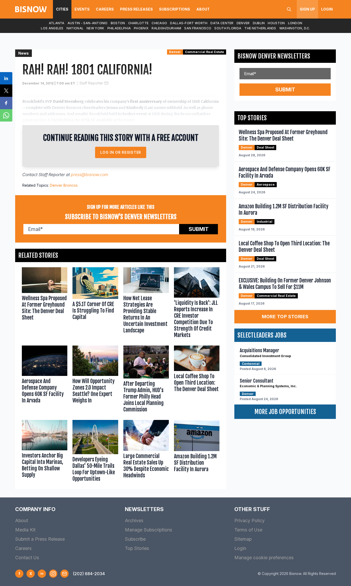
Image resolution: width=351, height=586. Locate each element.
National (75, 28)
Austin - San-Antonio (88, 23)
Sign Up (307, 9)
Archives (134, 520)
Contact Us (27, 557)
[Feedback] (64, 574)
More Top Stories (285, 316)
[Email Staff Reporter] (106, 83)
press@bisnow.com (89, 174)
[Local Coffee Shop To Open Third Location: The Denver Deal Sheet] (196, 380)
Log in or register (120, 152)
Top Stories (137, 548)
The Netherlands (260, 28)
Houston (276, 23)
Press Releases (136, 9)
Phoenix (141, 28)
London (295, 23)
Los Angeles (52, 28)
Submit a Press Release (40, 539)
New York (95, 28)
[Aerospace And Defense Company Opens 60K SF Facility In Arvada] (44, 380)
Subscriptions (174, 9)
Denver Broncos (64, 185)
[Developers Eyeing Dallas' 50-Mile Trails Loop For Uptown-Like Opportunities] (95, 452)
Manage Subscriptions (148, 529)
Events (82, 9)
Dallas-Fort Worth (188, 23)
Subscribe (135, 539)
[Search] (289, 9)
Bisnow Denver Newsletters (273, 56)
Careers (105, 9)
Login (327, 9)
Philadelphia (119, 28)
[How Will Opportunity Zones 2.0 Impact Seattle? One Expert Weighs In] (95, 380)
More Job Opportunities (285, 412)
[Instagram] (53, 574)
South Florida (227, 28)
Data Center (221, 23)
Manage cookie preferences (264, 557)
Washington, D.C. (294, 28)
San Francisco (197, 28)
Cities (62, 9)
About (203, 9)
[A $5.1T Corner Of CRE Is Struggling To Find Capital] (95, 304)
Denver (243, 23)
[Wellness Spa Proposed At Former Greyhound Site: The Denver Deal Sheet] (44, 304)
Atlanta (56, 23)
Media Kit (25, 529)
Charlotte (138, 23)
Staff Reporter (91, 83)
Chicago (159, 23)
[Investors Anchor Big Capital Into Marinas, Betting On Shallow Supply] (44, 452)
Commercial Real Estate (204, 52)
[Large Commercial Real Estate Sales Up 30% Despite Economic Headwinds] (146, 452)
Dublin (259, 23)
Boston (118, 23)
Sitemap (243, 539)
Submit (199, 229)
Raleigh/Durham (166, 28)
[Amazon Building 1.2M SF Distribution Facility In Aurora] (196, 452)
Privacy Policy (249, 520)
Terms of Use (248, 529)
